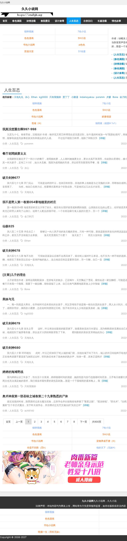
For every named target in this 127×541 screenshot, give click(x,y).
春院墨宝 (45, 20)
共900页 (96, 421)
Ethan (34, 97)
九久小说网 (87, 500)
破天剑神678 (11, 250)
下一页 (83, 421)
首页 (5, 20)
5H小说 (82, 38)
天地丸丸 (18, 97)
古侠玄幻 (88, 20)
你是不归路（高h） (37, 447)
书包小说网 (29, 44)
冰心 (27, 97)
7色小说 (82, 31)
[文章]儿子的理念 (14, 274)
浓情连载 (31, 20)
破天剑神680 (11, 347)
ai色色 (82, 44)
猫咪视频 (29, 31)
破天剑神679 (11, 323)
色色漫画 (29, 38)
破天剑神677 (11, 177)
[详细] (102, 138)
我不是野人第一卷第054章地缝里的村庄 (29, 202)
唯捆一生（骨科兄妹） (49, 531)
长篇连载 (102, 20)
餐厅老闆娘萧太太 (14, 153)
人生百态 (73, 20)
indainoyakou (87, 97)
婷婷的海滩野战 (12, 372)
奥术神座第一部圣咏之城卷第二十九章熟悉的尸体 (35, 396)
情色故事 (116, 20)
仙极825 (8, 226)
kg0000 (43, 97)
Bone (115, 97)
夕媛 (108, 97)
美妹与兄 (8, 299)
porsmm (100, 97)
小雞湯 (74, 97)
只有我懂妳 (55, 97)
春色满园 (16, 20)
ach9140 (29, 410)
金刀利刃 (29, 216)
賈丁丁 (66, 97)
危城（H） (37, 123)
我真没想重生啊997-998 (19, 129)
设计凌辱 (59, 20)
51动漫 (81, 51)
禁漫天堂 (29, 51)
